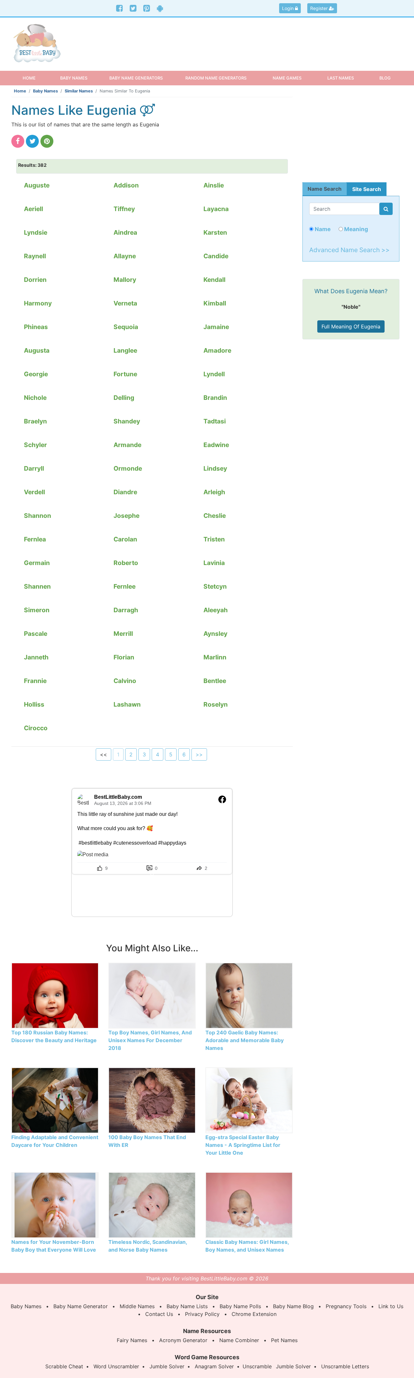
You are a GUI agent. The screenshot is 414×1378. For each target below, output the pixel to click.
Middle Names (137, 1306)
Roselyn (215, 704)
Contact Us (159, 1314)
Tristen (214, 539)
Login (288, 8)
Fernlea (35, 539)
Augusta (36, 350)
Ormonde (128, 468)
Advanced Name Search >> (349, 250)
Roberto (126, 563)
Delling (124, 397)
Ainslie (213, 185)
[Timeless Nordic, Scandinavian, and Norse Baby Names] (152, 1205)
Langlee (125, 350)
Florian (124, 657)
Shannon (37, 515)
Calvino (125, 681)
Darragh (126, 610)
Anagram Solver (214, 1366)
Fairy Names (132, 1340)
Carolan (125, 539)
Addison (126, 185)
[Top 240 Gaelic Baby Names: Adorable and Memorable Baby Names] (249, 995)
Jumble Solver (166, 1366)
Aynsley (215, 633)
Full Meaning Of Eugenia (350, 326)
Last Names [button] (340, 77)
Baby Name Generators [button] (136, 77)
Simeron (36, 610)
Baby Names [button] (73, 77)
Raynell (35, 256)
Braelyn (35, 421)
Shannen (37, 586)
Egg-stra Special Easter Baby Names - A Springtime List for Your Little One (242, 1145)
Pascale (35, 633)
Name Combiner (239, 1340)
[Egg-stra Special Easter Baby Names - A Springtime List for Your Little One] (249, 1100)
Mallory (125, 279)
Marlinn (214, 657)
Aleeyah (215, 610)
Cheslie (214, 515)
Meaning (355, 229)
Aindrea (125, 232)
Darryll (34, 468)
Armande (127, 445)
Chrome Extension (254, 1314)
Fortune (125, 374)
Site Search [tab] (366, 189)
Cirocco (36, 728)
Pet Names (284, 1340)
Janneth (36, 657)
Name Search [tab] (325, 189)
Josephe (126, 515)
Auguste (36, 185)
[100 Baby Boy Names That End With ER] (152, 1100)
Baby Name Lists (187, 1306)
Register (319, 8)
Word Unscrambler (116, 1366)
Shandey (127, 421)
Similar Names (79, 91)
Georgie (36, 374)
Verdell (34, 492)
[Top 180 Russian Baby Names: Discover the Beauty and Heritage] (55, 995)
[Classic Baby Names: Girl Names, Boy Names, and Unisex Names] (249, 1205)
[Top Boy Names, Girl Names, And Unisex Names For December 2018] (152, 995)
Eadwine (216, 445)
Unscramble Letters (345, 1366)
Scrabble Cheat (64, 1366)
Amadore (217, 350)
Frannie (35, 681)
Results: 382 (32, 165)
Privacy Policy (202, 1314)
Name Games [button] (287, 77)
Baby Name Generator (80, 1306)
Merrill (123, 633)
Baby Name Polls (240, 1306)
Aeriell (33, 209)
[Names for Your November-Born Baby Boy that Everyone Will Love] (55, 1205)
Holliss (34, 704)
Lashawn (127, 704)
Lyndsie (35, 232)
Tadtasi (214, 421)
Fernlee (125, 586)
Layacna (216, 209)
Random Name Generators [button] (215, 77)
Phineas (36, 327)
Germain (37, 563)
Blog (385, 77)
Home (35, 77)
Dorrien (35, 279)
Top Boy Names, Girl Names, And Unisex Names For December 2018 (150, 1040)
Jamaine (216, 327)
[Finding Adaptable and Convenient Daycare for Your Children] (55, 1100)
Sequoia (126, 327)
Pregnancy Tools (346, 1306)
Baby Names (45, 91)
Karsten (215, 232)
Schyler (35, 445)
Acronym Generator (183, 1340)
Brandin (215, 397)
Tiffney (124, 209)
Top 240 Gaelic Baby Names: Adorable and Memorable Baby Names (244, 1040)
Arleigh (214, 492)
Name (322, 229)
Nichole (35, 397)
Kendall (214, 279)
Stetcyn (215, 586)
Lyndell (214, 374)
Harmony (38, 303)
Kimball (214, 303)
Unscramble (257, 1366)
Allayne (125, 256)
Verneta (125, 303)
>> (199, 754)
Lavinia (214, 563)
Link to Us (390, 1306)
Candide (215, 256)
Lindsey (215, 468)
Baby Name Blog (293, 1306)
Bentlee (214, 681)
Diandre (125, 492)
